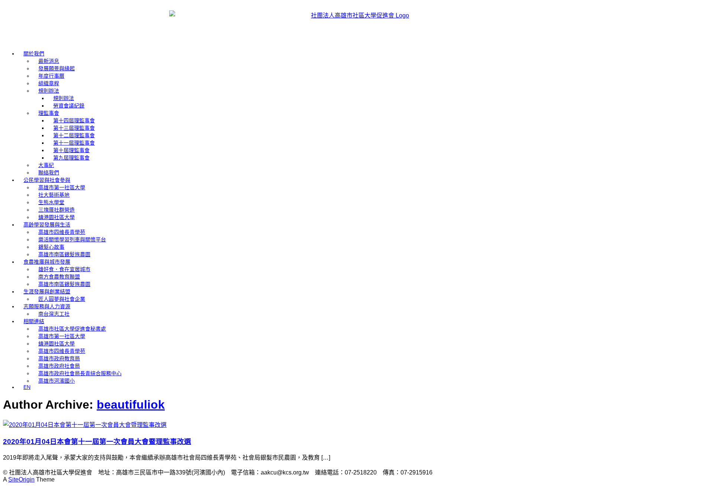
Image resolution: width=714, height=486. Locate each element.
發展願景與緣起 (56, 68)
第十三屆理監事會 (74, 128)
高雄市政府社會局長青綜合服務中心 (80, 373)
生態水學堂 (51, 202)
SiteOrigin (21, 479)
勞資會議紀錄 (68, 106)
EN (26, 387)
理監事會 (48, 113)
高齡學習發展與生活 (46, 225)
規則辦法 (48, 91)
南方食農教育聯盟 (59, 277)
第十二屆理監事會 (74, 135)
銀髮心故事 (51, 247)
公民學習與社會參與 (46, 180)
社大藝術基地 (54, 195)
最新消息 (48, 61)
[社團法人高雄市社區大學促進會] (357, 23)
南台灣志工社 (54, 314)
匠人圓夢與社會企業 (61, 299)
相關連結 (33, 321)
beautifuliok (131, 404)
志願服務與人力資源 (46, 306)
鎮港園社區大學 (56, 217)
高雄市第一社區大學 (61, 187)
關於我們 (33, 54)
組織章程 (48, 83)
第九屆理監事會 (71, 158)
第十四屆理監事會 (74, 120)
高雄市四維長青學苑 (61, 232)
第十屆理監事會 (71, 150)
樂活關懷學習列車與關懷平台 (72, 239)
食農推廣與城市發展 (46, 262)
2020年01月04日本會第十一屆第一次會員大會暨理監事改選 (97, 441)
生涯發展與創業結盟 (46, 292)
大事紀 (46, 165)
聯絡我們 (48, 173)
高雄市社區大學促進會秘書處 (72, 329)
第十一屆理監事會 (74, 143)
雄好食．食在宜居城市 (64, 269)
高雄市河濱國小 (56, 381)
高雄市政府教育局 (59, 358)
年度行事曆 (51, 76)
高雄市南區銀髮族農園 (64, 254)
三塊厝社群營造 (56, 210)
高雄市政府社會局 (59, 366)
